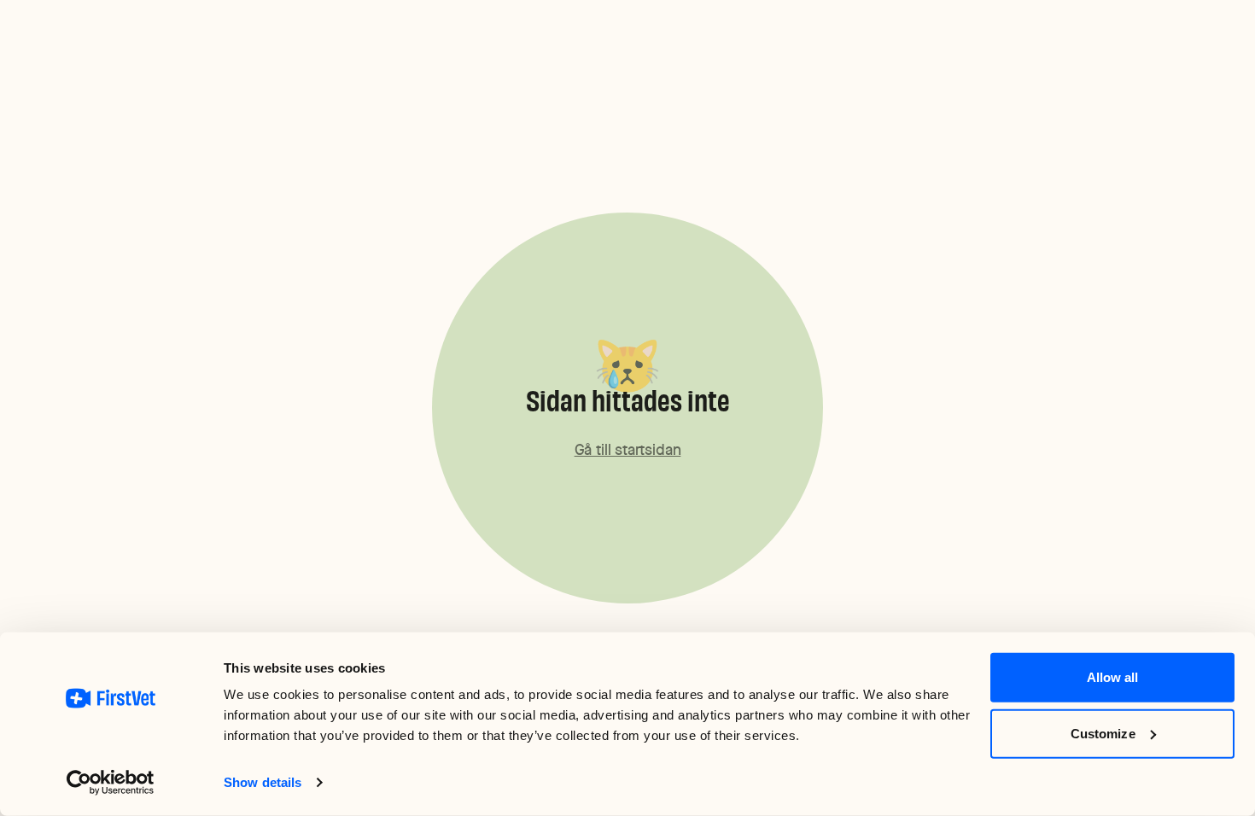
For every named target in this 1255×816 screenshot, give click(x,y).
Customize (1103, 733)
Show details (262, 782)
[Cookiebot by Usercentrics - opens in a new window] (110, 783)
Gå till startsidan (628, 449)
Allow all (1113, 677)
